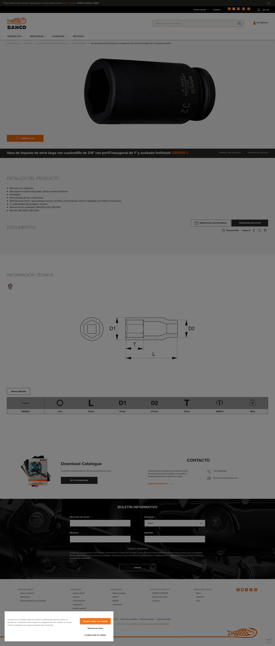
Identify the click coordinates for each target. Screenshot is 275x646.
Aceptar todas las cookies (95, 621)
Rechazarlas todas (95, 628)
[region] (59, 626)
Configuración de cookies (95, 635)
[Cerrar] (110, 614)
